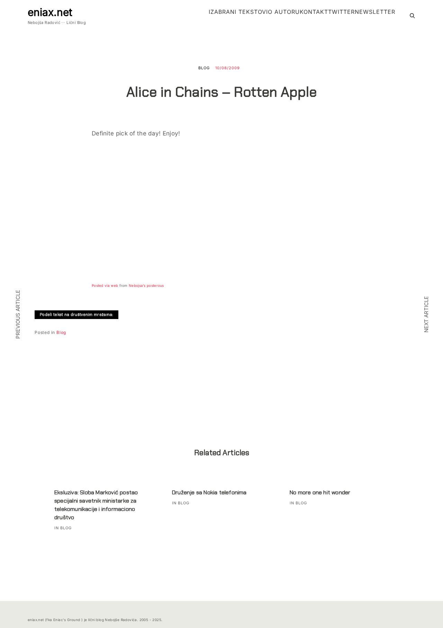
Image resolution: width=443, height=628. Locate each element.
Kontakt (314, 11)
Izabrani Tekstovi (238, 11)
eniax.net (50, 12)
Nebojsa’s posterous (146, 285)
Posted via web (105, 285)
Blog (204, 67)
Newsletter (375, 11)
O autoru (284, 11)
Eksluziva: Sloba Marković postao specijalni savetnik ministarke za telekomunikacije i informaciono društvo (96, 505)
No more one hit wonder (320, 492)
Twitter (341, 11)
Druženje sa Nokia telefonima (209, 492)
